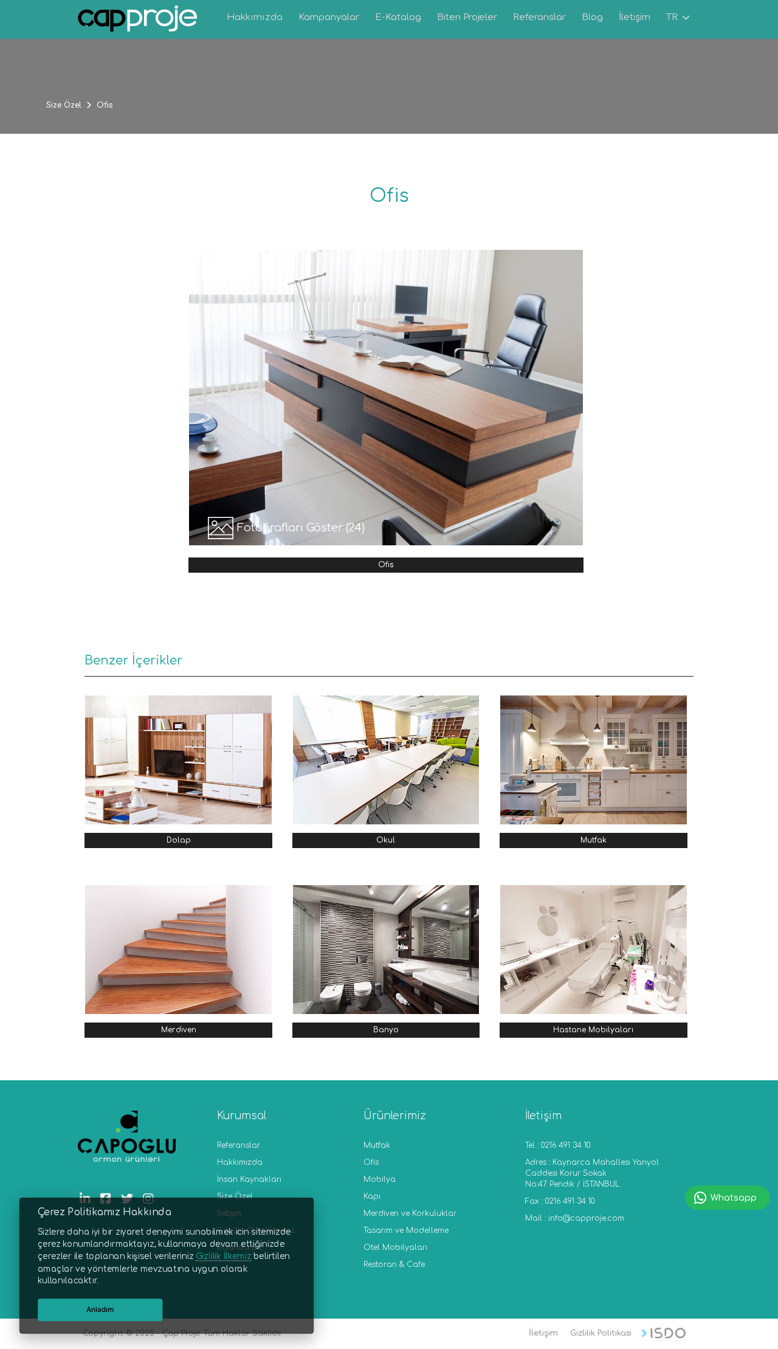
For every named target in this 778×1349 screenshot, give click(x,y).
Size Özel (63, 105)
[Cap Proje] (138, 20)
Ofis (371, 1162)
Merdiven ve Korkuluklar (409, 1213)
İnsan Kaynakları (249, 1179)
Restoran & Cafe (394, 1264)
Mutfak (376, 1145)
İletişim (543, 1333)
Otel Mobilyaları (395, 1247)
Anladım (100, 1309)
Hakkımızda (240, 1162)
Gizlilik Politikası (601, 1333)
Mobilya (379, 1179)
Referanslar (238, 1145)
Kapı (371, 1196)
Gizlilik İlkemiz (223, 1256)
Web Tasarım (663, 1335)
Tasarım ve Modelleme (406, 1230)
